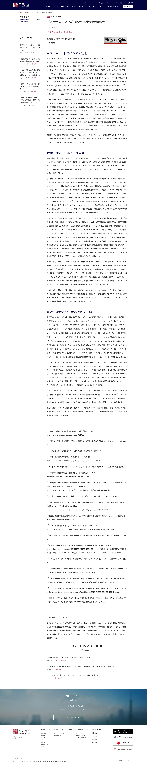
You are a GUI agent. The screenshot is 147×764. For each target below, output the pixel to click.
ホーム (15, 12)
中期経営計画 (44, 739)
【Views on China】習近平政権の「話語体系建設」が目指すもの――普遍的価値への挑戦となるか (87, 667)
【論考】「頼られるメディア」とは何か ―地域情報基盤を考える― (30, 87)
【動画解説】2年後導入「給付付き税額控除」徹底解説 (30, 61)
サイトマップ (36, 758)
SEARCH (127, 6)
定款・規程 (43, 742)
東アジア (72, 32)
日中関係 (50, 32)
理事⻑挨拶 (43, 733)
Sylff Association (80, 733)
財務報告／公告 (44, 744)
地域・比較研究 (24, 12)
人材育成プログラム (95, 6)
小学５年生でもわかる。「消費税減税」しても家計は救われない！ (30, 49)
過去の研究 (112, 6)
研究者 (81, 6)
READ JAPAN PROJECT (82, 737)
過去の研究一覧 (57, 735)
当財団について (50, 6)
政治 (61, 32)
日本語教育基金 (80, 735)
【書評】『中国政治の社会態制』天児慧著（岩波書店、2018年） (87, 658)
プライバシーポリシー (25, 758)
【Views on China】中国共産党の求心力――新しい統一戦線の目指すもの (87, 675)
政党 (56, 32)
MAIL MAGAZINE (120, 3)
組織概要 (43, 735)
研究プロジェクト (68, 6)
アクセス (108, 3)
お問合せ (100, 3)
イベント (93, 3)
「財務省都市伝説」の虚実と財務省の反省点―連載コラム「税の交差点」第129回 (30, 100)
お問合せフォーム (73, 717)
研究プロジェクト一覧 (59, 733)
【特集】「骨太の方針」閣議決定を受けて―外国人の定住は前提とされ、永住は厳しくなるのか (30, 74)
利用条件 (16, 758)
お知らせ (85, 3)
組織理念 (43, 737)
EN (132, 3)
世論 (67, 32)
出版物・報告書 (96, 730)
